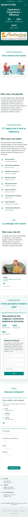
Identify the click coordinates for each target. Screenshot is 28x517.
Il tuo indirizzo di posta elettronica (10, 438)
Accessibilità (22, 510)
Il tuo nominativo (6, 431)
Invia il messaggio (14, 467)
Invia (14, 373)
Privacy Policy (15, 510)
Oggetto (4, 445)
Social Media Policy (14, 513)
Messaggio (5, 452)
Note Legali (9, 510)
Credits (4, 510)
